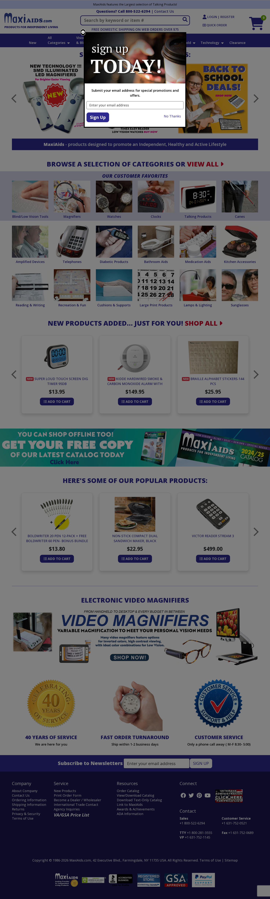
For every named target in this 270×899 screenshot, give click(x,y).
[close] (83, 32)
